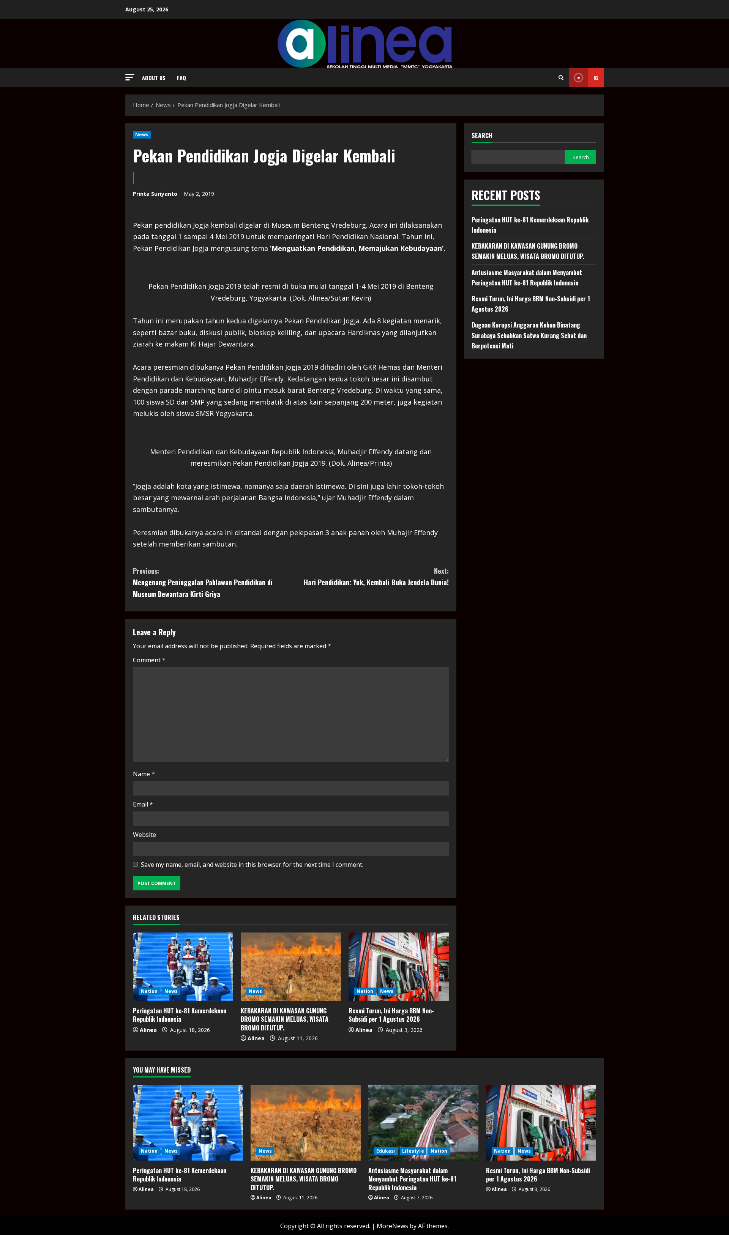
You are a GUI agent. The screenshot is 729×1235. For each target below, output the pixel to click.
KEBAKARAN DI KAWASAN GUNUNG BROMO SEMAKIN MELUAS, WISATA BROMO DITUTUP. (284, 1019)
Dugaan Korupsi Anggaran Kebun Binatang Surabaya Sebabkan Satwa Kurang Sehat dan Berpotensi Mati (529, 335)
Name (144, 774)
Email (143, 804)
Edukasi (386, 1151)
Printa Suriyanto (155, 193)
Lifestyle (413, 1151)
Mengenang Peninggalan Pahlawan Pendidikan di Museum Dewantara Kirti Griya (203, 582)
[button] (129, 77)
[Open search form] (561, 77)
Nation (149, 991)
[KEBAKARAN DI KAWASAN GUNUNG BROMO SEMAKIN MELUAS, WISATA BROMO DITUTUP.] (291, 967)
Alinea (148, 1029)
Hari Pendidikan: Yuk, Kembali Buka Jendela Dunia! (376, 577)
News (141, 134)
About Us (154, 78)
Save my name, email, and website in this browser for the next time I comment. (252, 864)
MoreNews (392, 1226)
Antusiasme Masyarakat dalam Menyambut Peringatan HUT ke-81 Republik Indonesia (412, 1179)
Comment (149, 660)
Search (482, 135)
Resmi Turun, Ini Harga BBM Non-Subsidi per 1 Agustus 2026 (391, 1015)
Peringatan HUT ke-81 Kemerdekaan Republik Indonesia (179, 1015)
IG (595, 78)
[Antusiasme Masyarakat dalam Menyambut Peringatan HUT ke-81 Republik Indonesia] (423, 1123)
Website (144, 834)
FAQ (181, 78)
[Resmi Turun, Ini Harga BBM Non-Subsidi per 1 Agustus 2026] (399, 967)
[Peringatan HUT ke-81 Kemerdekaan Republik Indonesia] (183, 967)
